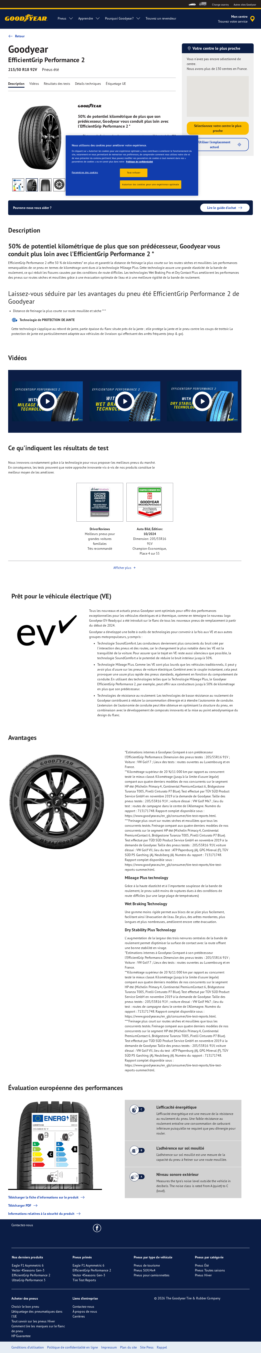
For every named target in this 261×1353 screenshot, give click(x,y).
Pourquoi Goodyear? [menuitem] (119, 18)
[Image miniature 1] (18, 184)
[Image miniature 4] (59, 184)
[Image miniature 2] (32, 184)
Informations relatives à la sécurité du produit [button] (41, 1214)
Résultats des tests (57, 84)
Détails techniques (88, 84)
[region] (132, 165)
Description (16, 84)
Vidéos (34, 84)
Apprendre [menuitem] (85, 18)
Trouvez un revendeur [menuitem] (161, 18)
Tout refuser (133, 172)
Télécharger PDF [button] (19, 1205)
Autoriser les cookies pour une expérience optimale (150, 184)
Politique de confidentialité (139, 161)
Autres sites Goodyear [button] (245, 4)
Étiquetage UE (116, 84)
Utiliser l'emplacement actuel (214, 144)
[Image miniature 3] (46, 184)
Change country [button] (220, 4)
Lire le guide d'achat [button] (221, 208)
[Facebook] (97, 1228)
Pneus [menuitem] (62, 18)
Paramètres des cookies (85, 172)
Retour (20, 36)
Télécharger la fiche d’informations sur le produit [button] (43, 1197)
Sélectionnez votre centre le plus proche (217, 128)
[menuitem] (192, 4)
